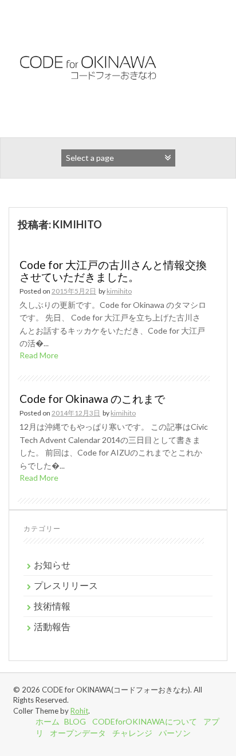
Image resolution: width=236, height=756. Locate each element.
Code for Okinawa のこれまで (92, 398)
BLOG (75, 721)
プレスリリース (66, 585)
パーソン (175, 733)
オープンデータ (78, 733)
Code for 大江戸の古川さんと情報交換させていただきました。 (113, 270)
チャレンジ (132, 733)
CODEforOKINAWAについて (144, 721)
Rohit (79, 710)
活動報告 (52, 626)
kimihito (119, 291)
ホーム (48, 721)
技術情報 (52, 605)
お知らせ (52, 564)
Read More (38, 355)
